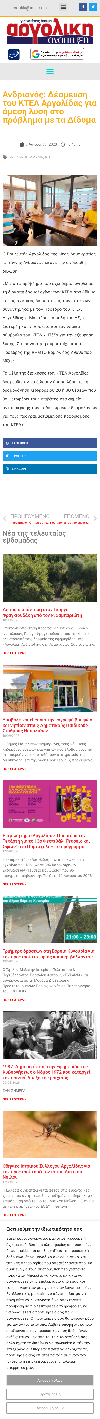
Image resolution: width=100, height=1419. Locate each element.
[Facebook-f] (83, 7)
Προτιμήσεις (50, 1394)
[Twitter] (93, 7)
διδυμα (36, 157)
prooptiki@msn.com (28, 8)
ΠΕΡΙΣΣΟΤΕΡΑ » (15, 653)
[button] (63, 7)
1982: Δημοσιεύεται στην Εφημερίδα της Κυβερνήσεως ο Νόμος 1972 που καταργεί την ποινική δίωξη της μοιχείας (47, 1072)
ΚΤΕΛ (49, 157)
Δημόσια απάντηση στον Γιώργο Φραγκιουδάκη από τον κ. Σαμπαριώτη (42, 612)
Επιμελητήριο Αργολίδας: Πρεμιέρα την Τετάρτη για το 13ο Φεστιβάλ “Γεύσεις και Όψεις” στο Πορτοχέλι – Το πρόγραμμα (46, 841)
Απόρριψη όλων (50, 1408)
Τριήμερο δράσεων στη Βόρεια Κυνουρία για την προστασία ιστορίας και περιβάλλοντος (48, 953)
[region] (50, 1320)
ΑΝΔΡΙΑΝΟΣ (18, 157)
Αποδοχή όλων (50, 1380)
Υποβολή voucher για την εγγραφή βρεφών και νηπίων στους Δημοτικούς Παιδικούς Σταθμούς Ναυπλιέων (47, 725)
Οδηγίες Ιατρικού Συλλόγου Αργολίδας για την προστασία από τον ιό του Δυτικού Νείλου (46, 1171)
